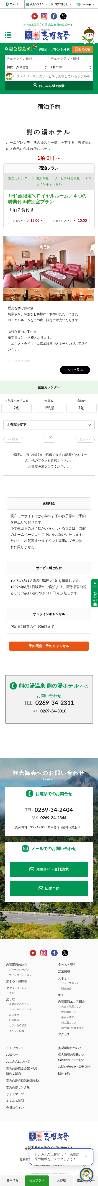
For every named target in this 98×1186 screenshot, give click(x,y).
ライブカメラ (15, 1048)
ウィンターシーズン (20, 975)
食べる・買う (67, 964)
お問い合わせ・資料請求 (74, 1066)
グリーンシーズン (19, 969)
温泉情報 (64, 971)
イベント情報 (16, 1031)
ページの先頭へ (95, 596)
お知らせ (12, 1054)
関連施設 (66, 988)
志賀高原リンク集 (18, 1087)
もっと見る (75, 370)
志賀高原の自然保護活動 (22, 1080)
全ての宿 (84, 49)
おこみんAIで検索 (51, 86)
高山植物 (14, 1015)
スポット (64, 978)
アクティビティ (16, 988)
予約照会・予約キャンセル (49, 646)
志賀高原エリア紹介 (71, 1001)
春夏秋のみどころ (19, 1004)
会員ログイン (15, 1107)
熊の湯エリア (68, 1022)
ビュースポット (70, 983)
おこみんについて (18, 1061)
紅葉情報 (14, 1020)
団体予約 (52, 888)
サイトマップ (15, 1094)
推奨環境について (70, 1048)
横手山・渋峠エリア (72, 1028)
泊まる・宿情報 (16, 981)
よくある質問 (15, 1100)
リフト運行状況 (18, 1025)
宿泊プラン (36, 1180)
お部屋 (61, 1180)
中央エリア (67, 1017)
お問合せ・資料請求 (52, 869)
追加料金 (42, 178)
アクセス (14, 4)
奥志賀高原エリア (71, 1006)
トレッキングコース (20, 1009)
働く (61, 995)
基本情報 (12, 1180)
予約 (11, 993)
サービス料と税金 (67, 178)
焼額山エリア (68, 1012)
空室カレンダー (19, 178)
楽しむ (10, 999)
